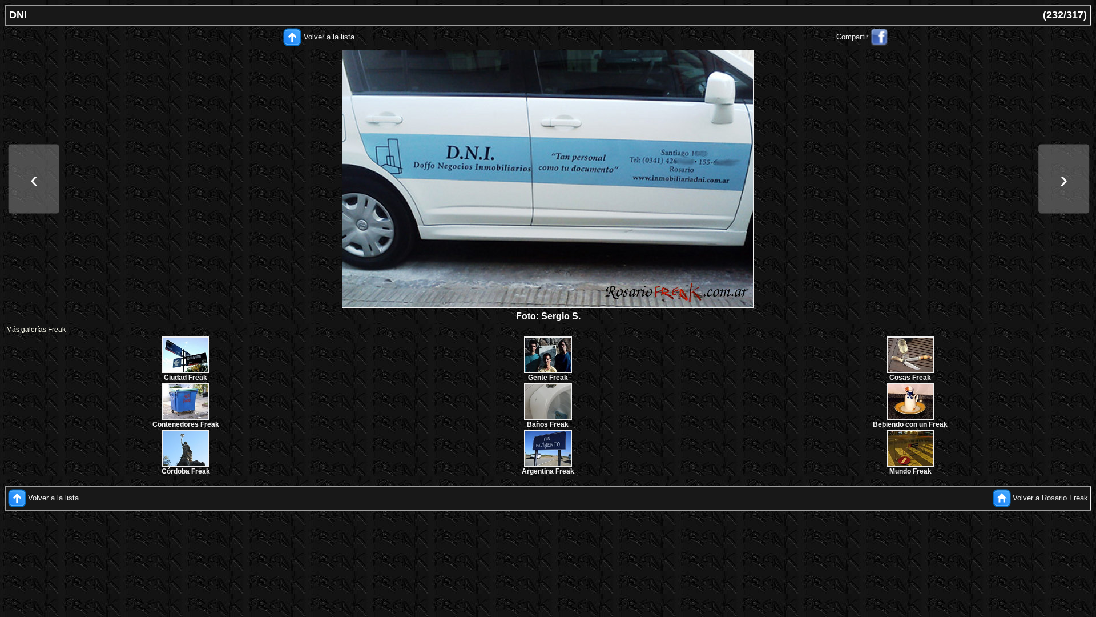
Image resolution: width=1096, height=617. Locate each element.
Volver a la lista (329, 37)
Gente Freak (548, 378)
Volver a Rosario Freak (1050, 498)
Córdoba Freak (186, 471)
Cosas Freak (910, 378)
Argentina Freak (548, 471)
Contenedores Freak (185, 424)
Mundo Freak (910, 471)
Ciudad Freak (185, 378)
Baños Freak (548, 424)
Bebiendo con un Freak (910, 424)
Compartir (852, 37)
